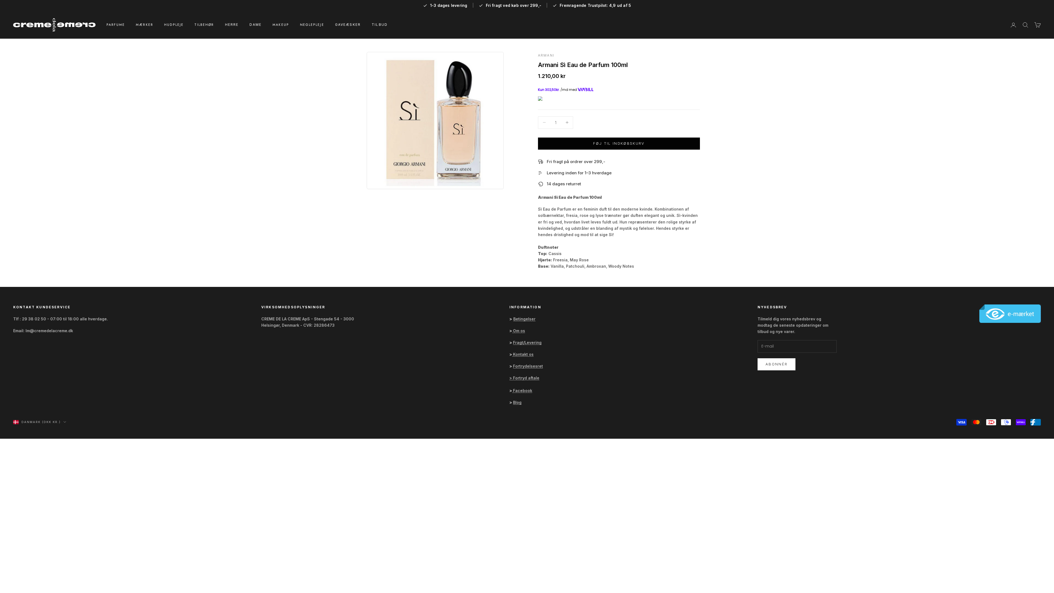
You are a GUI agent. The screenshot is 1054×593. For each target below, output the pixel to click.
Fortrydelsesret (528, 366)
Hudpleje (174, 24)
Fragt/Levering (527, 342)
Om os (519, 330)
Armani (546, 55)
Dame (256, 25)
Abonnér (776, 364)
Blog (517, 402)
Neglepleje (312, 24)
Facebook (522, 390)
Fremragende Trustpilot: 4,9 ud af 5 (595, 5)
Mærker (144, 24)
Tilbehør (204, 24)
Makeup (281, 24)
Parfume (115, 24)
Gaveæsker (348, 25)
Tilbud (380, 25)
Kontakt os (523, 354)
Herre (232, 25)
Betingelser (524, 319)
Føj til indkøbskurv (618, 143)
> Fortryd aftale (524, 378)
